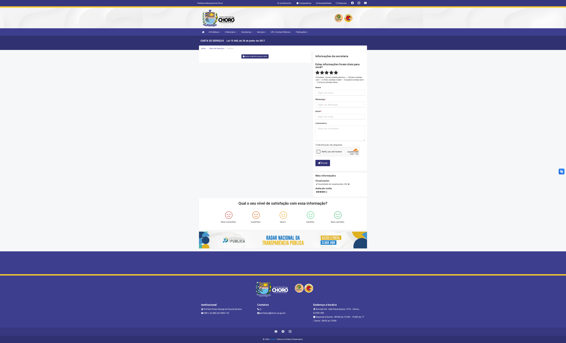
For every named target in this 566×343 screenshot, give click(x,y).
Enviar (324, 162)
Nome (318, 87)
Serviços (261, 32)
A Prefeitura (214, 32)
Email (318, 111)
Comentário (321, 123)
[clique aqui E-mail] (276, 331)
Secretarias (246, 32)
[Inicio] (203, 32)
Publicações (301, 32)
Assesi (273, 339)
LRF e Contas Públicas (280, 32)
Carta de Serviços (216, 48)
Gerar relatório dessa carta (255, 56)
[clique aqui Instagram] (290, 331)
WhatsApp (320, 99)
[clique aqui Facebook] (283, 331)
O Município (230, 32)
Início (203, 48)
